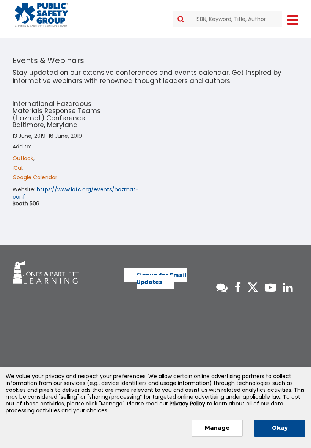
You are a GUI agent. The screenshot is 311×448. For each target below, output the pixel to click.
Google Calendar (35, 177)
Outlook (23, 158)
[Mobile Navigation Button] (292, 19)
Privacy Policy (187, 403)
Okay (280, 427)
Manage (217, 427)
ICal (17, 168)
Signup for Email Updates (161, 279)
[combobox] (227, 19)
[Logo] (41, 15)
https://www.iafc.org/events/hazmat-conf (75, 193)
